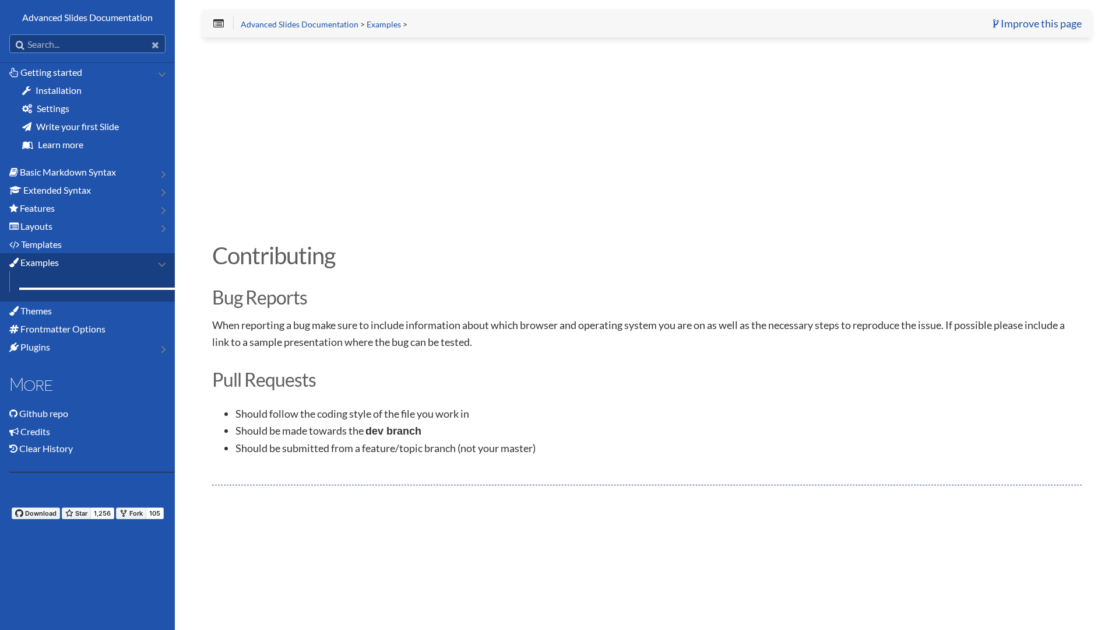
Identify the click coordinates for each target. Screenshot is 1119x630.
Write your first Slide (76, 126)
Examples (39, 262)
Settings (52, 108)
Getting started (50, 72)
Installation (58, 90)
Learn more (59, 144)
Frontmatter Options (62, 328)
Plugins (34, 346)
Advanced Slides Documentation (87, 17)
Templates (40, 244)
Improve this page (1040, 24)
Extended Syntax (56, 189)
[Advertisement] (562, 137)
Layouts (35, 226)
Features (36, 208)
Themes (35, 310)
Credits (35, 431)
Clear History (45, 448)
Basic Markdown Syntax (67, 171)
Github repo (43, 413)
